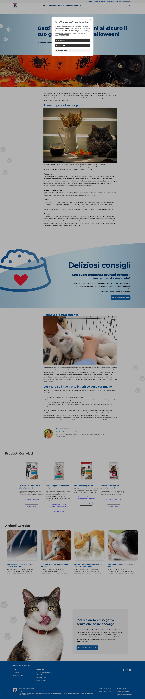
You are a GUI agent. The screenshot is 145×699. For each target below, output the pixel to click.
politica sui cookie (64, 35)
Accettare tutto (60, 40)
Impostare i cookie (61, 50)
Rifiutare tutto (60, 45)
